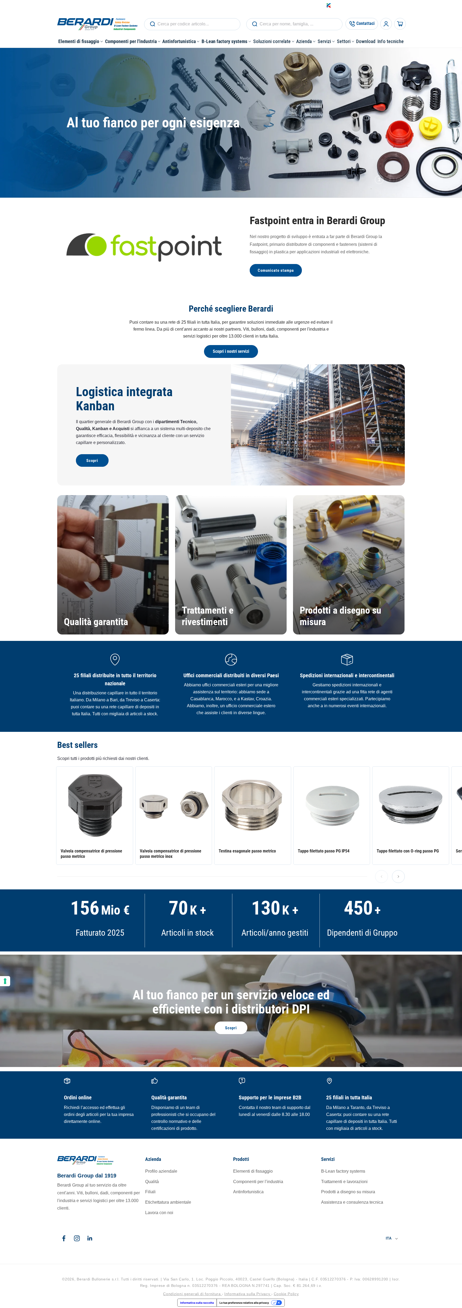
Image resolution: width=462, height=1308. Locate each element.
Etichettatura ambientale (168, 1202)
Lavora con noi (159, 1213)
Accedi (356, 5)
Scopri (92, 460)
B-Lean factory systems (343, 1171)
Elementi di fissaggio (253, 1171)
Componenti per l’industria (258, 1181)
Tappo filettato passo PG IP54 (323, 850)
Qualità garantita (96, 622)
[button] (80, 41)
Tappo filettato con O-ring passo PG (408, 850)
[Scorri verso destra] (398, 876)
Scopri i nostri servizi (231, 351)
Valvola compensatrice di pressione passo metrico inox (170, 853)
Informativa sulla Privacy (247, 1294)
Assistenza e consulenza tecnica (352, 1202)
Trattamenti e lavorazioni (344, 1181)
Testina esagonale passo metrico (247, 850)
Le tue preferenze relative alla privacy (244, 1302)
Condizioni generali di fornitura (192, 1294)
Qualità (152, 1181)
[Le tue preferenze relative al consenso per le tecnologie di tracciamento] (5, 981)
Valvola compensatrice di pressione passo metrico (91, 853)
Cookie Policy (286, 1294)
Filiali (150, 1192)
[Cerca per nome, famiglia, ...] (152, 24)
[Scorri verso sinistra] (381, 876)
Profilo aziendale (161, 1171)
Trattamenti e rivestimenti (207, 616)
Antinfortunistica (248, 1192)
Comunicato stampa (276, 270)
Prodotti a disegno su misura (340, 616)
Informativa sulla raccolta (197, 1302)
